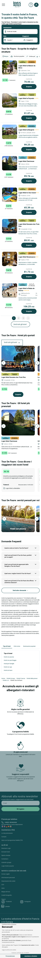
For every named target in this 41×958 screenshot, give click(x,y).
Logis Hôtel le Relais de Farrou (26, 289)
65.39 (29, 207)
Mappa (6, 56)
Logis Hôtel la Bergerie (26, 130)
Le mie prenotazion (7, 833)
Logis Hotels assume (7, 866)
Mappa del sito (5, 892)
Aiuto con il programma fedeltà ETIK (12, 840)
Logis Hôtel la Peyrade (26, 98)
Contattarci (4, 859)
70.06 (29, 81)
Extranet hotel (5, 852)
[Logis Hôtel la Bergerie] (9, 132)
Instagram (27, 901)
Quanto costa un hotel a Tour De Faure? (16, 548)
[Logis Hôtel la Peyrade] (9, 100)
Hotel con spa (8, 667)
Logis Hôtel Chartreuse (26, 161)
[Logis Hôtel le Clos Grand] (9, 195)
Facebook (9, 901)
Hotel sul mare (8, 670)
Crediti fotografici (6, 895)
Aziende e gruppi (6, 862)
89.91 (29, 240)
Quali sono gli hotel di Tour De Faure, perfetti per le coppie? (18, 556)
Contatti (3, 837)
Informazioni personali (8, 877)
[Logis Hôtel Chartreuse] (9, 163)
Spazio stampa (5, 855)
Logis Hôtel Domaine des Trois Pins (13, 377)
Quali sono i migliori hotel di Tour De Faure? (17, 573)
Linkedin (7, 906)
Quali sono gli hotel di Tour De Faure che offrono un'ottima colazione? (19, 581)
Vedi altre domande (20, 590)
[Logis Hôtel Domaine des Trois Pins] (9, 226)
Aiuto (3, 888)
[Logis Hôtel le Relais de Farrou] (9, 290)
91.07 (29, 113)
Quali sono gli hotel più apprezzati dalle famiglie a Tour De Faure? (16, 565)
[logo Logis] (17, 4)
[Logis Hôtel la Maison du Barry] (9, 68)
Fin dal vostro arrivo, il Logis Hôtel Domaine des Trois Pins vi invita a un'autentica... (16, 383)
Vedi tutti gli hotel (20, 324)
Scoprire (29, 87)
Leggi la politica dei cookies (9, 950)
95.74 (29, 176)
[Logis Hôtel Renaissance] (9, 259)
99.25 (29, 144)
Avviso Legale (5, 874)
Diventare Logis (6, 848)
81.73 (29, 271)
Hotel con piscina (9, 657)
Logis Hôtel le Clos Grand (27, 193)
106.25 (28, 306)
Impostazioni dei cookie (8, 881)
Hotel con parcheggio (10, 660)
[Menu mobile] (3, 5)
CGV (2, 884)
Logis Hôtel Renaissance (27, 257)
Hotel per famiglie (9, 663)
